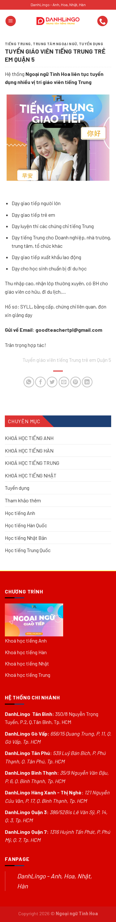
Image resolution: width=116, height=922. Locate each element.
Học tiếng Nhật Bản (26, 538)
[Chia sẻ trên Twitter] (52, 382)
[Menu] (10, 21)
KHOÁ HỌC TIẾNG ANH (29, 438)
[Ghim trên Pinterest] (75, 382)
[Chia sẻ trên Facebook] (40, 382)
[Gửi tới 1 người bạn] (64, 382)
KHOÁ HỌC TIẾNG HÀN (29, 450)
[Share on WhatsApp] (29, 382)
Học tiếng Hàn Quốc (26, 525)
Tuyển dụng (91, 44)
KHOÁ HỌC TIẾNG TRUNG (32, 463)
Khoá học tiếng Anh (26, 640)
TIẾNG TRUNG (18, 44)
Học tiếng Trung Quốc (28, 550)
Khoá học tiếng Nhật (27, 663)
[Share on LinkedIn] (87, 382)
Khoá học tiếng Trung (27, 675)
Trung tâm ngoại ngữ (55, 44)
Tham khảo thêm (23, 500)
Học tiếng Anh (20, 513)
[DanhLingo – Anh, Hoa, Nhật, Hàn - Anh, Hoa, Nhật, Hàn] (58, 21)
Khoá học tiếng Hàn (26, 652)
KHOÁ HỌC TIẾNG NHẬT (30, 475)
